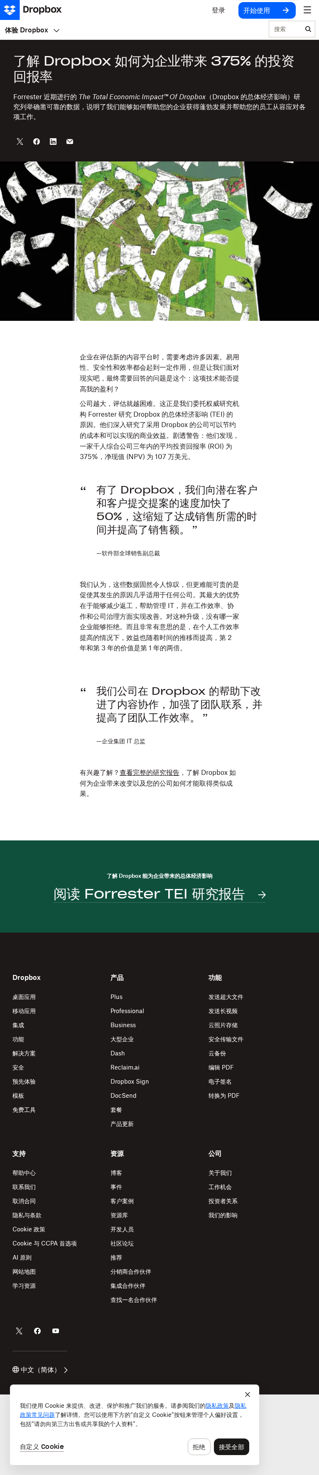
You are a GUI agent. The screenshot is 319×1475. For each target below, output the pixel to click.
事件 (116, 1186)
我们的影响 (223, 1215)
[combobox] (285, 29)
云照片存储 (223, 1024)
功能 (18, 1039)
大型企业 (122, 1039)
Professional (127, 1010)
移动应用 (24, 1010)
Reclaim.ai (125, 1067)
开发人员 (122, 1229)
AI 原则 (22, 1257)
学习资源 (24, 1285)
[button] (159, 407)
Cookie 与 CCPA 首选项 (44, 1243)
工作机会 (220, 1186)
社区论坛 (122, 1243)
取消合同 (24, 1200)
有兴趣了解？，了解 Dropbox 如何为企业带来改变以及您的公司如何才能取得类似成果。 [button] (158, 783)
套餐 (116, 1109)
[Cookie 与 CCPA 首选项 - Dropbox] (134, 1425)
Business (123, 1024)
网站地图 (24, 1271)
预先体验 (24, 1081)
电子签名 (220, 1081)
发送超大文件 (226, 996)
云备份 (217, 1053)
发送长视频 (223, 1010)
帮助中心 (24, 1172)
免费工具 (24, 1109)
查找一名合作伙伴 (133, 1299)
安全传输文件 (226, 1039)
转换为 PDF (224, 1095)
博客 (116, 1172)
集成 (18, 1024)
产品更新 (122, 1123)
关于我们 (220, 1172)
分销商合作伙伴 (130, 1271)
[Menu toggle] (307, 10)
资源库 (119, 1215)
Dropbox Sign (129, 1081)
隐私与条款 (27, 1215)
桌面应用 (24, 996)
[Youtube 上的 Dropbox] (55, 1331)
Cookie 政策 (28, 1229)
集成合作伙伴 (127, 1285)
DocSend (123, 1095)
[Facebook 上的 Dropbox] (37, 1331)
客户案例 (122, 1200)
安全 (18, 1067)
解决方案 (24, 1053)
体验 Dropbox (26, 30)
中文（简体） (41, 1369)
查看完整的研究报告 (149, 772)
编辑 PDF (221, 1067)
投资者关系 (223, 1200)
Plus (116, 996)
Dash (117, 1053)
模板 (18, 1095)
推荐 (116, 1257)
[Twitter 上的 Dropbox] (19, 1331)
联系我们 (24, 1186)
